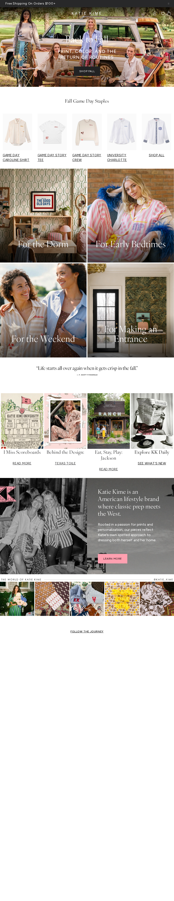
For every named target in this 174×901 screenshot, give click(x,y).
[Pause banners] (168, 3)
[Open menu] (6, 13)
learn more (112, 558)
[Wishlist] (162, 13)
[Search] (16, 13)
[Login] (154, 13)
